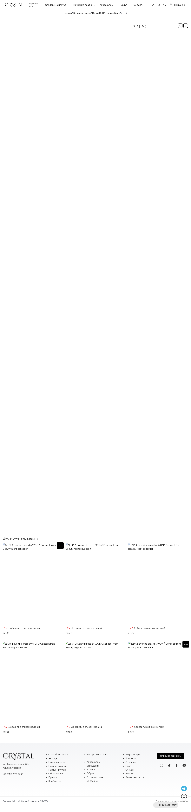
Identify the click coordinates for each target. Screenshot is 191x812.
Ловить (91, 769)
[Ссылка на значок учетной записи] (153, 5)
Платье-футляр (57, 769)
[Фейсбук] (176, 765)
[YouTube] (184, 765)
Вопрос (129, 773)
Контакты (130, 758)
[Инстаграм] (161, 765)
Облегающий (55, 773)
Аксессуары (93, 762)
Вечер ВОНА (98, 13)
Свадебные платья (58, 754)
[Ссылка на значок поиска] (159, 5)
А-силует (53, 758)
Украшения (93, 765)
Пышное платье (57, 762)
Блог (128, 766)
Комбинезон (55, 781)
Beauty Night (113, 13)
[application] (67, 5)
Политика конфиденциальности (172, 801)
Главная (68, 13)
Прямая (52, 777)
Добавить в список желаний (24, 628)
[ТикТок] (169, 765)
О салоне (130, 762)
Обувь (90, 773)
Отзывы (129, 769)
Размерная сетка (134, 777)
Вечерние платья (82, 13)
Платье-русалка (57, 766)
